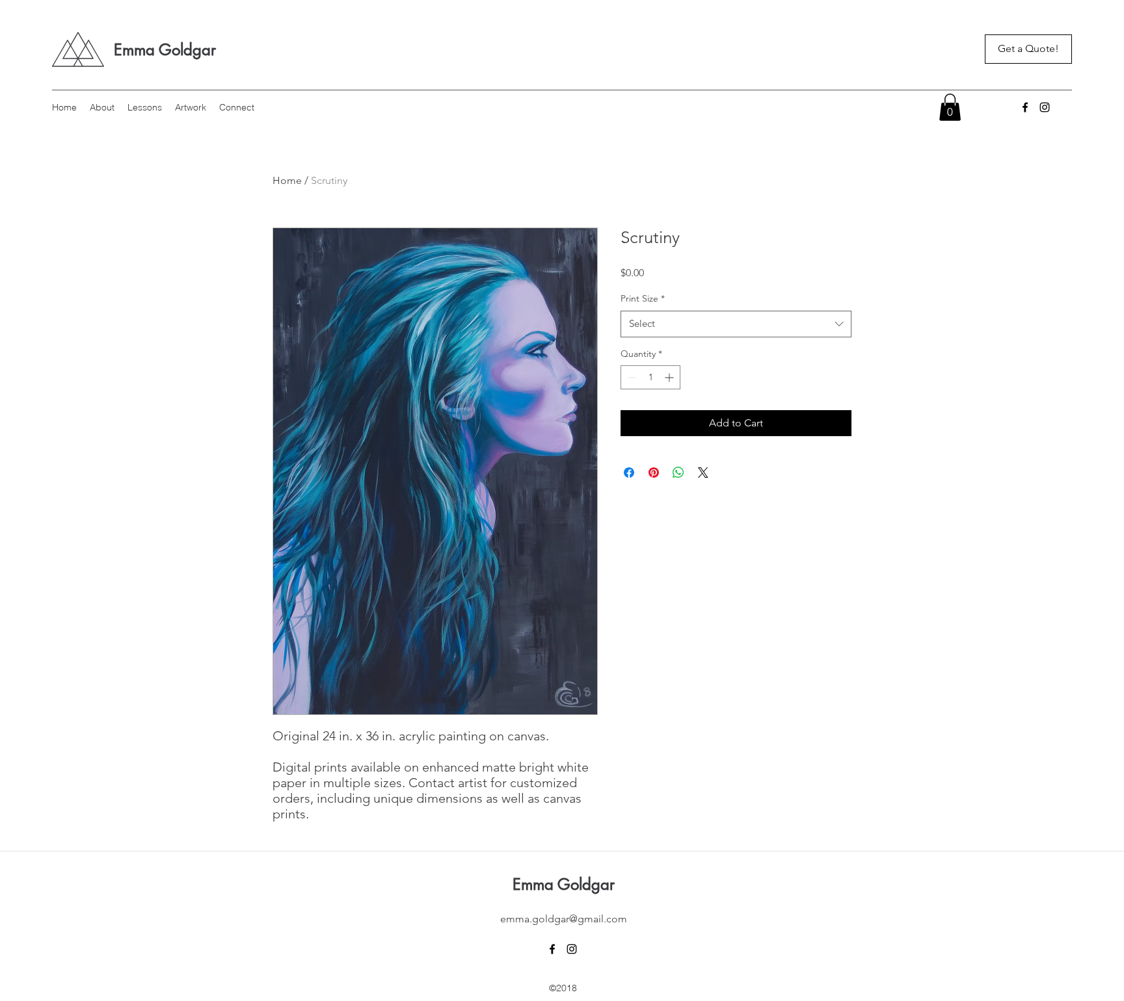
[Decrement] (630, 377)
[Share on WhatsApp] (678, 472)
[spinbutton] (650, 377)
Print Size (643, 298)
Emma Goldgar (165, 50)
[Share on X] (703, 472)
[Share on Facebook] (629, 472)
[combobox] (736, 324)
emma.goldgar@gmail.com (563, 919)
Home (287, 180)
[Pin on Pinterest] (654, 472)
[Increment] (670, 377)
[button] (950, 107)
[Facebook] (1025, 107)
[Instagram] (1044, 107)
